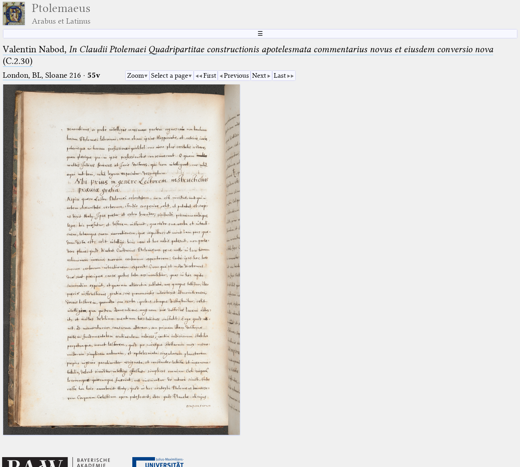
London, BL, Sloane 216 (42, 75)
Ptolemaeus (61, 13)
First (209, 75)
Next (259, 75)
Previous (236, 75)
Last (280, 75)
